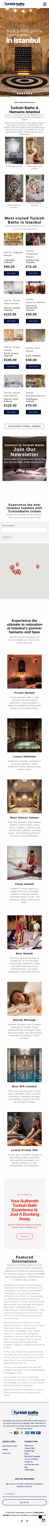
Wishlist (5, 1449)
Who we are (28, 1445)
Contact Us (28, 1462)
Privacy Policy (29, 1448)
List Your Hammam (31, 1464)
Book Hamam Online (10, 1446)
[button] (19, 573)
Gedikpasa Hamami (35, 396)
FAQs (26, 1454)
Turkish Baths (29, 1470)
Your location (8, 525)
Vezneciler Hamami (35, 302)
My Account (7, 1453)
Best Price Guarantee (32, 1456)
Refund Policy (29, 1451)
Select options (11, 273)
